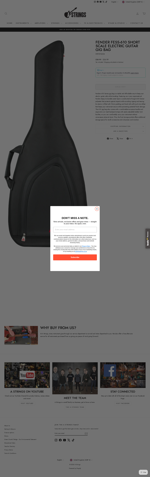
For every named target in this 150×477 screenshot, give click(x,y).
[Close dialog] (97, 209)
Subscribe (75, 257)
